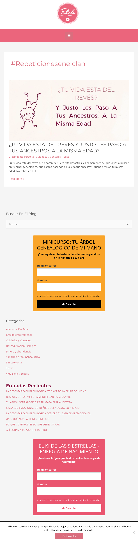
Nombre (42, 280)
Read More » (16, 179)
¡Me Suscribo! (69, 304)
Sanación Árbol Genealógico (23, 357)
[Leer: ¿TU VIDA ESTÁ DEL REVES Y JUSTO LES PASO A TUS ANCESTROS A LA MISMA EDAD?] (69, 110)
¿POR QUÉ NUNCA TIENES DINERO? (27, 419)
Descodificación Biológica (21, 346)
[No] (133, 532)
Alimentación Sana (17, 329)
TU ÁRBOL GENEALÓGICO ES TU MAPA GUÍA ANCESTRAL (39, 402)
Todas (65, 156)
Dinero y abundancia (18, 351)
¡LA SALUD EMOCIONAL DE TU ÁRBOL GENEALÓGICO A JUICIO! (43, 407)
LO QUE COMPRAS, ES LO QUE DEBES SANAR (33, 424)
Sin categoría (14, 362)
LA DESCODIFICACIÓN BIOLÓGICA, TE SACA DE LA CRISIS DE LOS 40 (46, 391)
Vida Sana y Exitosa (17, 373)
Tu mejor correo (47, 265)
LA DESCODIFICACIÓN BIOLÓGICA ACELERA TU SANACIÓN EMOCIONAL (48, 413)
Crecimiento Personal (21, 156)
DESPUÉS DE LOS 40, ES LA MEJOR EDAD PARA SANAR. (38, 396)
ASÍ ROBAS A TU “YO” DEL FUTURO (26, 430)
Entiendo (69, 536)
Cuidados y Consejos (48, 156)
